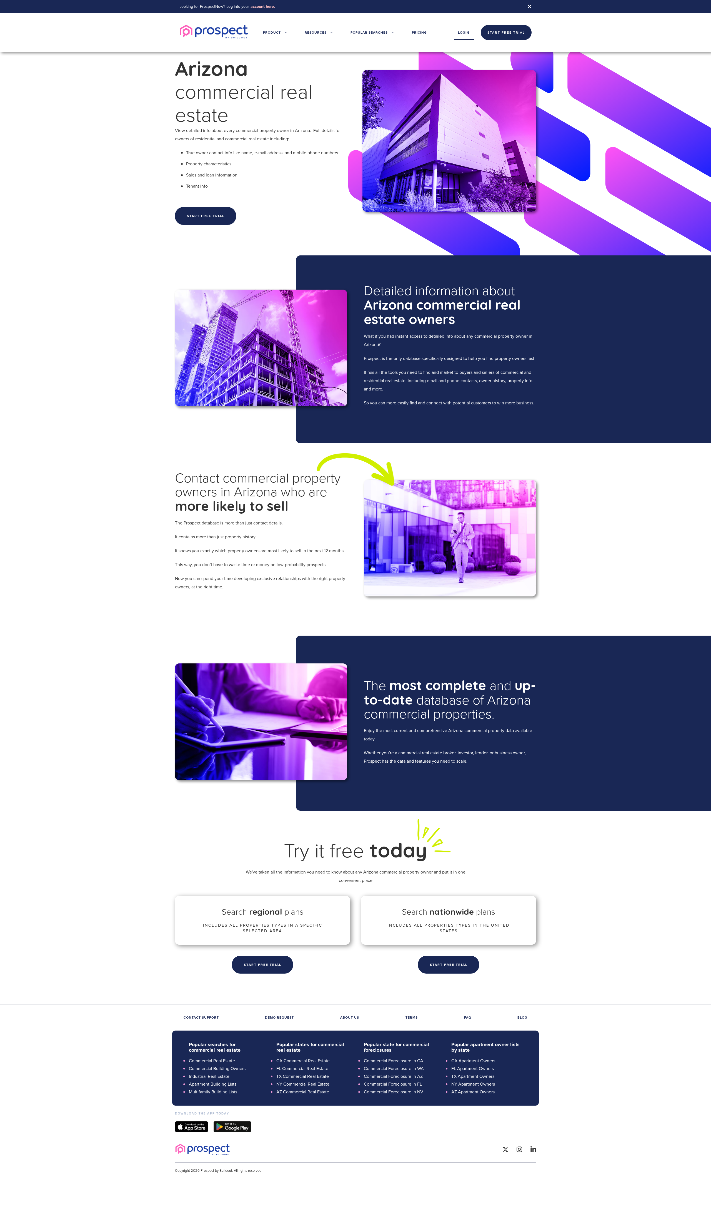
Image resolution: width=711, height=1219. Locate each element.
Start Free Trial (262, 964)
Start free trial (205, 215)
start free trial (506, 32)
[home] (214, 32)
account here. (263, 6)
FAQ (467, 1017)
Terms (411, 1017)
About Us (349, 1017)
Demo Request (279, 1017)
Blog (522, 1017)
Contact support (201, 1017)
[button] (275, 32)
